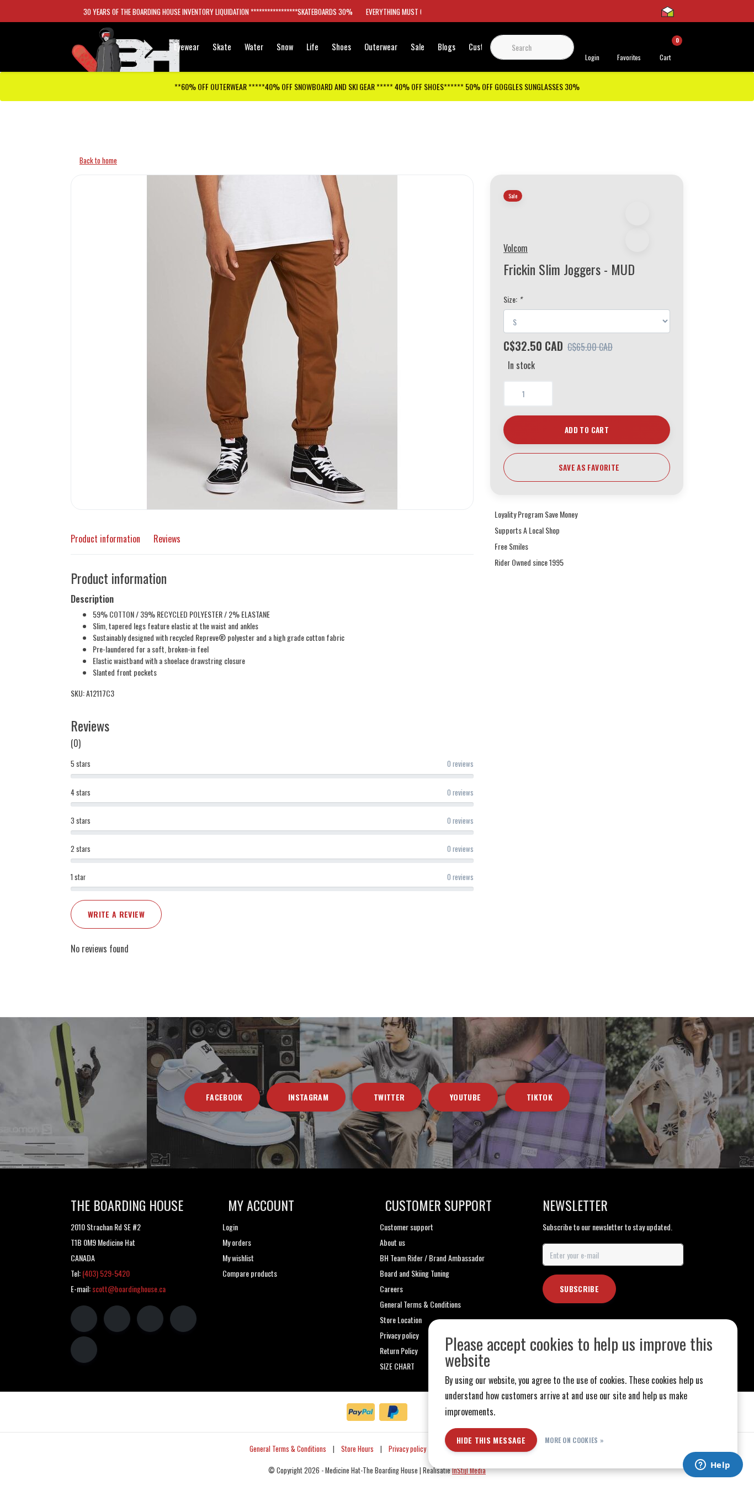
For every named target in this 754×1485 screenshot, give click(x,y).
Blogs (446, 46)
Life (312, 46)
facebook (224, 1097)
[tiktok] (84, 1349)
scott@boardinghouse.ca (129, 1288)
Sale (417, 46)
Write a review (116, 914)
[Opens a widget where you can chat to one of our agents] (712, 1465)
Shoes (341, 46)
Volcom (515, 248)
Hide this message (490, 1440)
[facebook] (84, 1318)
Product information (105, 538)
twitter (389, 1097)
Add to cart (587, 429)
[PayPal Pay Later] (393, 1412)
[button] (637, 213)
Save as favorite (589, 467)
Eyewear (186, 46)
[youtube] (183, 1318)
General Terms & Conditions (287, 1449)
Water (254, 46)
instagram (308, 1097)
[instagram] (117, 1318)
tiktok (540, 1097)
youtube (465, 1097)
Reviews (166, 538)
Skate (222, 46)
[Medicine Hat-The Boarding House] (126, 54)
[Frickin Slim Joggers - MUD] (272, 342)
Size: (512, 299)
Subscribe (579, 1288)
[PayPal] (361, 1412)
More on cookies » (574, 1440)
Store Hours (357, 1449)
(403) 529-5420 (106, 1273)
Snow (285, 46)
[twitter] (150, 1318)
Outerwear (380, 46)
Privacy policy (407, 1449)
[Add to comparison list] (637, 240)
